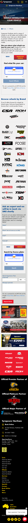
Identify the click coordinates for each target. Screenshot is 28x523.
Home (4, 29)
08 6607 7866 (9, 433)
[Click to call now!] (18, 2)
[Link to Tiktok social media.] (15, 519)
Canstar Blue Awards (7, 500)
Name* (4, 225)
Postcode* (5, 241)
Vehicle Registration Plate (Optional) (9, 276)
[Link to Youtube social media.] (19, 519)
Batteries (4, 478)
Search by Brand (6, 464)
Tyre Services (5, 480)
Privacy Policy (10, 88)
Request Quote (8, 301)
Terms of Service (21, 88)
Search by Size (6, 461)
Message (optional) (7, 283)
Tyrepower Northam (15, 5)
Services (4, 476)
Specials (4, 484)
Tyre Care (4, 466)
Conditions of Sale (21, 515)
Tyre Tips (4, 468)
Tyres (3, 457)
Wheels (4, 470)
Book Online (6, 488)
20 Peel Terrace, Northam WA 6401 (14, 428)
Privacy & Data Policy (11, 515)
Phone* (11, 230)
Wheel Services (6, 482)
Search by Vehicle (7, 459)
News (4, 492)
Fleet (3, 490)
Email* (4, 235)
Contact (4, 486)
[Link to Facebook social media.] (8, 519)
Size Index (4, 498)
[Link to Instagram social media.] (12, 519)
